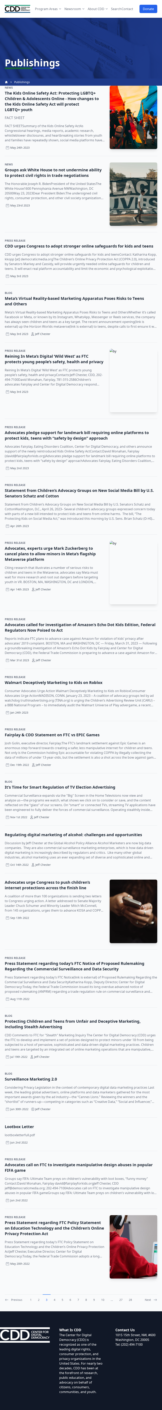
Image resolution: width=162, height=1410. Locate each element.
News (9, 87)
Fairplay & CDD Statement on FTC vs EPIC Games (52, 734)
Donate (148, 9)
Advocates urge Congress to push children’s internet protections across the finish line (47, 885)
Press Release (15, 240)
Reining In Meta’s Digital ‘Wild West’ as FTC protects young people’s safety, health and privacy (54, 359)
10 (102, 1300)
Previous (16, 1300)
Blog (8, 293)
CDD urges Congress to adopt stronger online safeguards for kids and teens (79, 246)
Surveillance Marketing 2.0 (31, 1079)
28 (130, 1300)
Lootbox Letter (19, 1126)
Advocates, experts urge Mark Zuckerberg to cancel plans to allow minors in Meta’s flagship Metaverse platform (50, 554)
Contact (127, 9)
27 (120, 1300)
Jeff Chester (43, 1109)
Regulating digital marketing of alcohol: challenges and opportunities (73, 834)
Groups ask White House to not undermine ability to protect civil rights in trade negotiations (53, 172)
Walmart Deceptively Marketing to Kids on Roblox (54, 682)
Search (116, 9)
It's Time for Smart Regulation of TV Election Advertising (60, 787)
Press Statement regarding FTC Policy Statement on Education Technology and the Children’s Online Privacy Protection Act (54, 1228)
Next (148, 1300)
